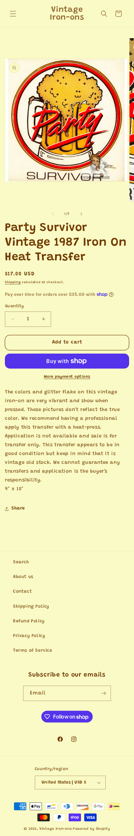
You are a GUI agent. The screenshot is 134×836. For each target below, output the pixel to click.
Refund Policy (29, 621)
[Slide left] (53, 214)
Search (21, 562)
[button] (13, 14)
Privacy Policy (29, 636)
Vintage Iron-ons (55, 829)
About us (23, 577)
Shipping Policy (31, 606)
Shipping (13, 282)
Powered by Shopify (91, 829)
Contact (22, 591)
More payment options (67, 377)
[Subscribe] (103, 693)
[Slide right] (81, 214)
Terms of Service (32, 650)
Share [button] (18, 508)
